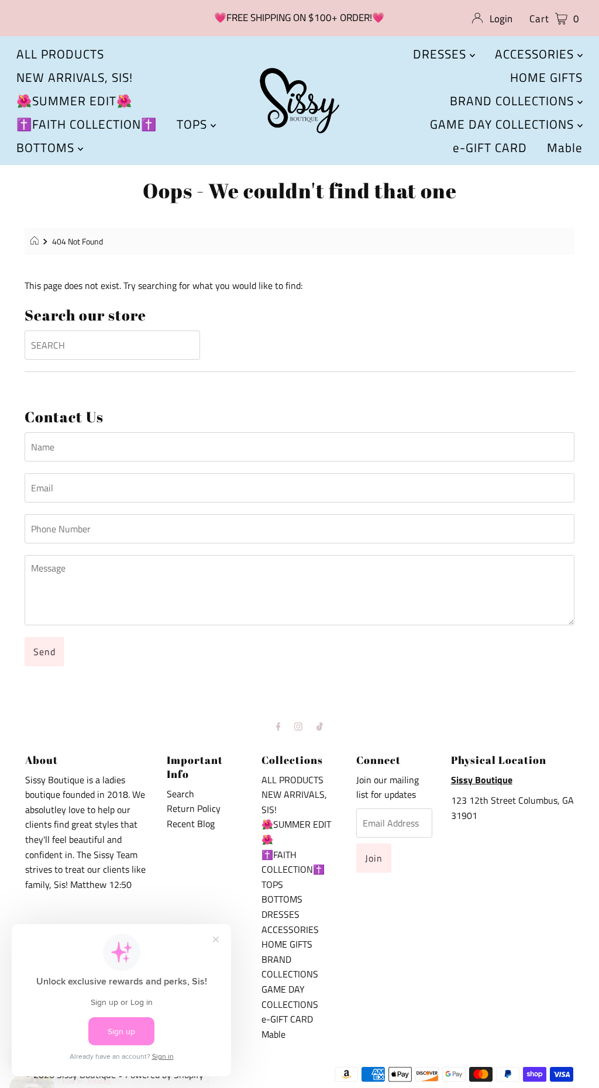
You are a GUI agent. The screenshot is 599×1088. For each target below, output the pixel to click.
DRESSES (441, 53)
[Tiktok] (319, 726)
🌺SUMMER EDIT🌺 (74, 100)
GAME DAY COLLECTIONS (503, 124)
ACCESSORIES (536, 53)
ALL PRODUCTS (60, 53)
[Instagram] (298, 726)
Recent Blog (191, 824)
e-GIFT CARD (490, 147)
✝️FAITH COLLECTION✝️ (86, 124)
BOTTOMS (47, 147)
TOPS (194, 124)
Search (180, 794)
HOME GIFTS (546, 77)
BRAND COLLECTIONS (513, 100)
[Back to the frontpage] (36, 241)
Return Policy (194, 808)
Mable (565, 147)
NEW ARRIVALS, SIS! (74, 77)
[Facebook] (278, 726)
